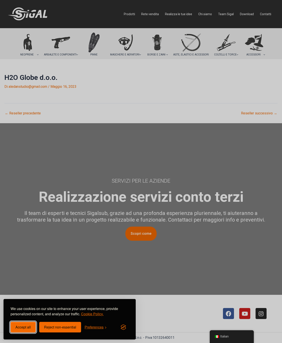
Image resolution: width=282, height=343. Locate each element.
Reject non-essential (60, 327)
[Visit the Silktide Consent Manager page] (123, 327)
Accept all (23, 327)
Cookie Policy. (92, 313)
